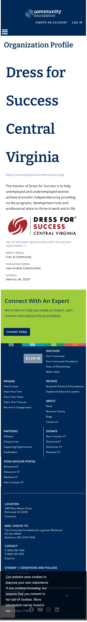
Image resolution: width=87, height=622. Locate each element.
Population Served (18, 264)
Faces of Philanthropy (58, 366)
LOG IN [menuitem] (77, 22)
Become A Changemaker (18, 407)
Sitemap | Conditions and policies (31, 568)
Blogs (49, 416)
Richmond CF (53, 441)
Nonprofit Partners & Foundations (65, 386)
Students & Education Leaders (63, 391)
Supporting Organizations (18, 447)
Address (11, 275)
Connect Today (16, 332)
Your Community (55, 356)
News (49, 406)
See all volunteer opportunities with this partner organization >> (38, 243)
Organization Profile (38, 45)
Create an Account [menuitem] (51, 22)
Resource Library (55, 411)
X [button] (67, 596)
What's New (52, 372)
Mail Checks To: (17, 526)
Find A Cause (11, 386)
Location (12, 504)
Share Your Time (13, 391)
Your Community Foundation (62, 361)
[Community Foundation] (43, 9)
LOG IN (34, 358)
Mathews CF (53, 452)
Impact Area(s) (15, 253)
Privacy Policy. (21, 611)
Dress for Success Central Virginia (36, 115)
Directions (10, 516)
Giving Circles (11, 441)
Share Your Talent (13, 397)
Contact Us (52, 422)
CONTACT (11, 546)
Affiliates (9, 436)
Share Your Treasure (15, 402)
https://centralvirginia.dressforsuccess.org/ (35, 175)
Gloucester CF (54, 447)
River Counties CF (56, 436)
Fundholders (11, 452)
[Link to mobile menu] (5, 33)
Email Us (10, 558)
